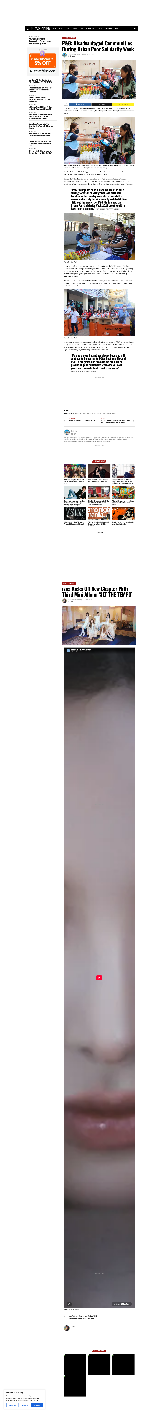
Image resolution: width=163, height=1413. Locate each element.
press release (92, 413)
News (116, 29)
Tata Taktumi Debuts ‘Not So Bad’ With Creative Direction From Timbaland (40, 90)
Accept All (37, 1405)
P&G (84, 413)
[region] (24, 1399)
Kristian (72, 56)
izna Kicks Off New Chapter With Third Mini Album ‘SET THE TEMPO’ (40, 81)
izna (77, 1309)
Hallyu (75, 29)
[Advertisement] (81, 13)
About (61, 29)
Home (54, 29)
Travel (68, 29)
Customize (12, 1405)
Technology (108, 29)
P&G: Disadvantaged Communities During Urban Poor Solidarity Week (40, 41)
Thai (37, 139)
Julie (71, 601)
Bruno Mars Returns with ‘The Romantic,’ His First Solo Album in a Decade (41, 126)
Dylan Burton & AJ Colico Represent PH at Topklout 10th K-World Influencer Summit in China (41, 116)
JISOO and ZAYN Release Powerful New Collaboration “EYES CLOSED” (40, 152)
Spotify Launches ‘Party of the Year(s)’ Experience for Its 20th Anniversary (39, 99)
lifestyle (79, 413)
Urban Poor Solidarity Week (107, 413)
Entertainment (90, 29)
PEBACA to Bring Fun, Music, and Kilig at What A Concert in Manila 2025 (40, 143)
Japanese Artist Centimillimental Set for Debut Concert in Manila (40, 135)
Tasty (81, 29)
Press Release (32, 36)
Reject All (25, 1405)
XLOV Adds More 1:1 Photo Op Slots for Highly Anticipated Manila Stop (40, 108)
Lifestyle (99, 29)
